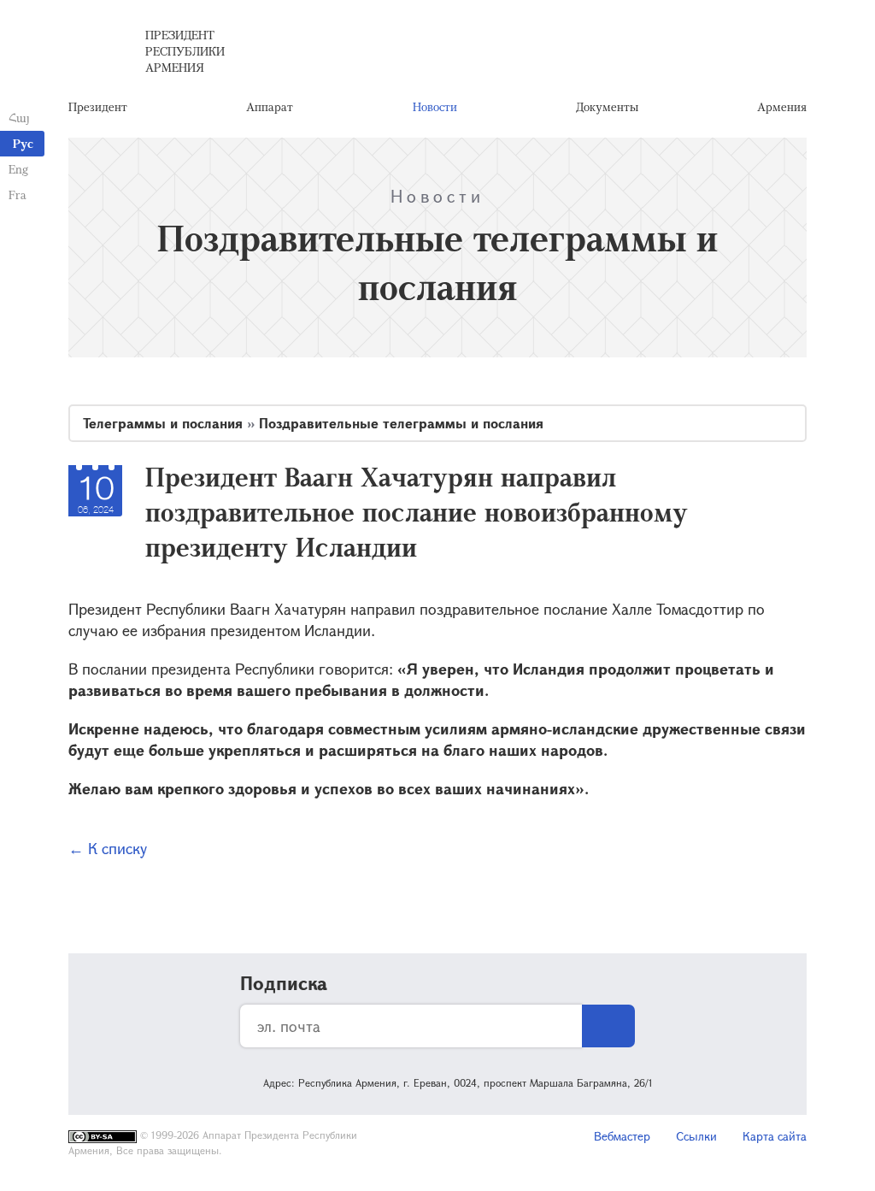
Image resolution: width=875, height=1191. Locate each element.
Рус (23, 143)
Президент (97, 106)
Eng (18, 169)
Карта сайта (775, 1136)
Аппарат (269, 106)
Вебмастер (622, 1136)
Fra (17, 194)
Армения (782, 106)
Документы (607, 106)
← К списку (107, 848)
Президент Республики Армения (185, 51)
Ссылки (696, 1136)
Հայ (19, 117)
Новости (435, 106)
